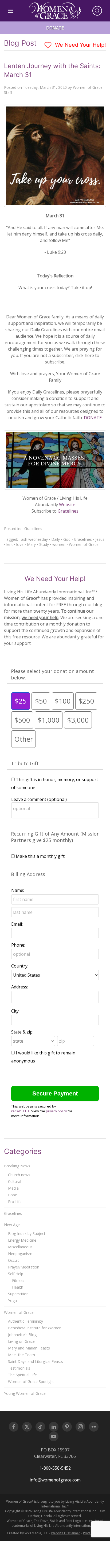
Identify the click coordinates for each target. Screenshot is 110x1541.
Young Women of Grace (25, 1393)
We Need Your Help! (79, 45)
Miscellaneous (20, 1246)
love (19, 544)
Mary (31, 544)
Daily (55, 539)
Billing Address (28, 874)
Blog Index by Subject (26, 1233)
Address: (19, 987)
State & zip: (22, 1032)
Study (44, 544)
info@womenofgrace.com (55, 1480)
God (66, 539)
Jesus (99, 539)
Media (13, 1188)
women (58, 544)
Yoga (12, 1300)
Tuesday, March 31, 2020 (45, 87)
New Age (12, 1224)
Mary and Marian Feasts (29, 1348)
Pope (12, 1194)
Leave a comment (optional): (39, 799)
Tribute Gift (25, 763)
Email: (17, 924)
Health (17, 1287)
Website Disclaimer (65, 1533)
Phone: (18, 945)
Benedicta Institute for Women (34, 1327)
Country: (19, 966)
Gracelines (68, 511)
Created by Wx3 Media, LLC (27, 1533)
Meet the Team (21, 1354)
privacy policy (56, 1111)
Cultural (14, 1181)
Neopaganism (20, 1253)
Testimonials (19, 1368)
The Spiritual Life (22, 1374)
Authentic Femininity (25, 1321)
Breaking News (17, 1165)
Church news (19, 1174)
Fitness (18, 1280)
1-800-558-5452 (55, 1468)
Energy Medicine (22, 1240)
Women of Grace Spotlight (31, 1381)
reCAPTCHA (20, 1111)
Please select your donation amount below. (52, 674)
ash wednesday (34, 539)
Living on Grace (21, 1341)
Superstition (18, 1293)
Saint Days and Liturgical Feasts (35, 1361)
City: (15, 1011)
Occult (13, 1260)
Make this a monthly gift (40, 856)
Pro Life (15, 1201)
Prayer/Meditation (23, 1267)
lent (9, 544)
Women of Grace (84, 544)
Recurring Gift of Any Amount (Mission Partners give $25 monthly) (55, 836)
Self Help (15, 1273)
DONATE (93, 418)
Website (67, 504)
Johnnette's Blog (22, 1334)
